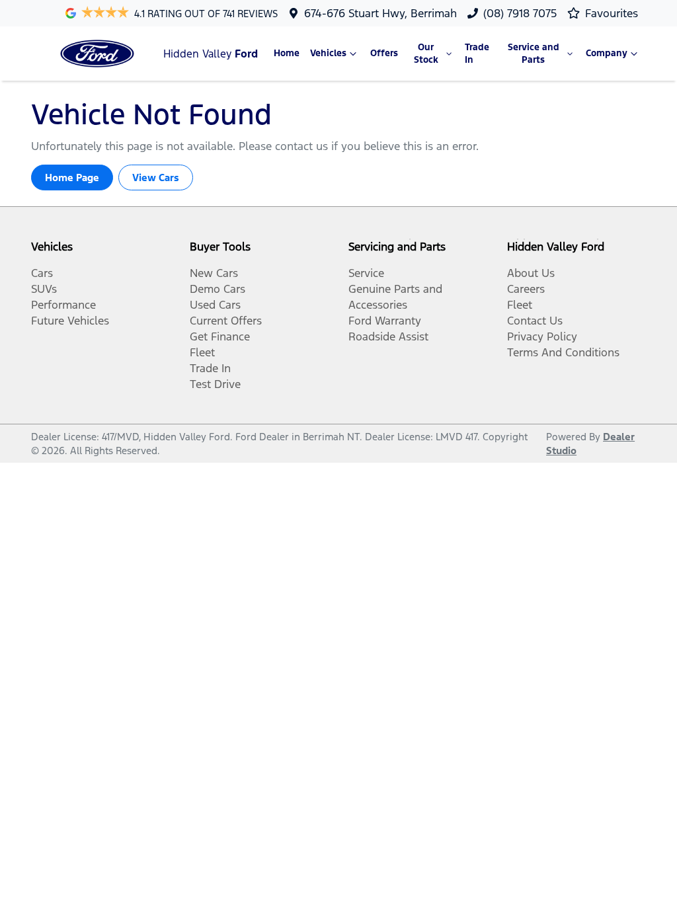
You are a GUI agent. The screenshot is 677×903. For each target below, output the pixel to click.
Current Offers (226, 320)
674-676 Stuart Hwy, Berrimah (380, 13)
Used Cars (215, 304)
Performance (63, 304)
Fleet (202, 352)
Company (606, 53)
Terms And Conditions (563, 352)
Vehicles (328, 53)
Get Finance (220, 336)
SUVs (44, 289)
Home (286, 53)
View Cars (155, 177)
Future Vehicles (70, 320)
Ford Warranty (384, 320)
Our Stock (426, 53)
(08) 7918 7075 (520, 13)
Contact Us (535, 320)
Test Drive (215, 384)
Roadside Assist (388, 336)
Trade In (477, 53)
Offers (384, 53)
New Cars (214, 273)
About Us (531, 273)
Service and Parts (533, 53)
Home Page (72, 177)
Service (366, 273)
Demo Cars (217, 289)
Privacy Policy (542, 336)
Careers (526, 289)
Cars (42, 273)
